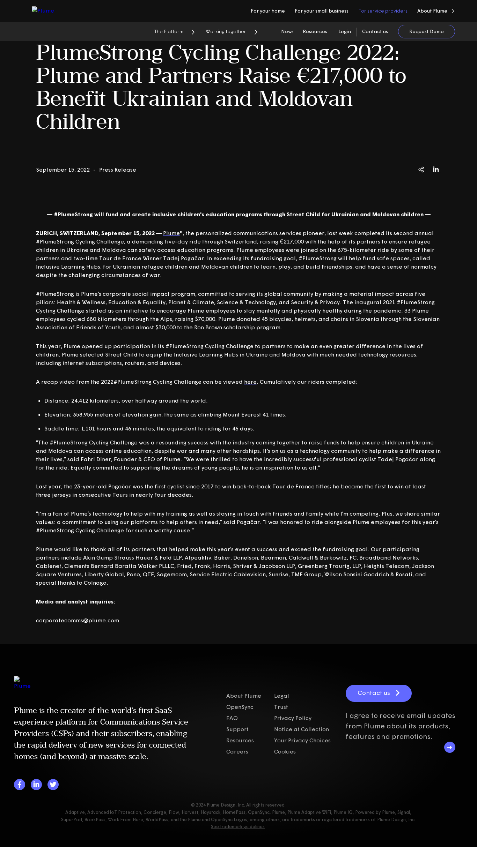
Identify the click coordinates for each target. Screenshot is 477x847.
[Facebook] (19, 784)
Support (237, 729)
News (287, 31)
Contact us (375, 31)
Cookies (285, 751)
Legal (281, 695)
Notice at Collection (301, 729)
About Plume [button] (432, 11)
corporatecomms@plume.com (77, 620)
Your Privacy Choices (302, 740)
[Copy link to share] (421, 169)
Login (344, 31)
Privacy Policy (292, 717)
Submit (449, 747)
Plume (171, 233)
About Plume (243, 695)
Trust (281, 706)
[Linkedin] (36, 784)
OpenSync (240, 706)
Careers (237, 751)
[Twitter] (53, 784)
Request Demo (426, 31)
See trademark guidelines (238, 826)
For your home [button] (268, 11)
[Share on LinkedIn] (435, 169)
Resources (315, 31)
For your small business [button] (321, 11)
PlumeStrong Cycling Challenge (82, 241)
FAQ (232, 717)
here (250, 381)
